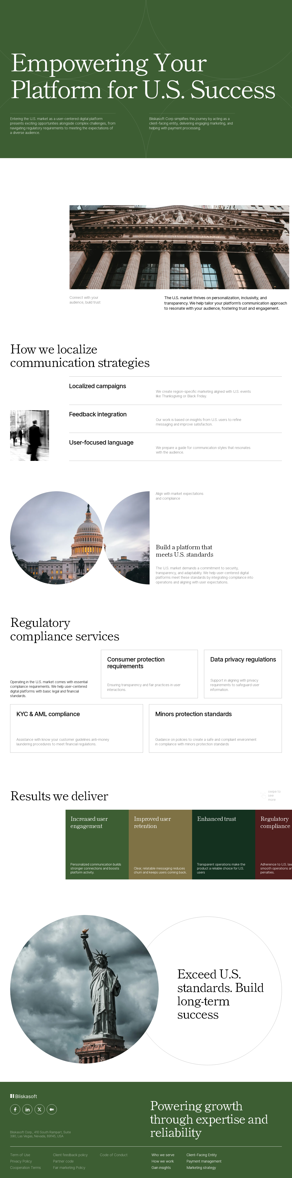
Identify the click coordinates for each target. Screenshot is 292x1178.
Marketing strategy (201, 1167)
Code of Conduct (114, 1155)
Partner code (63, 1161)
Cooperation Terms (25, 1167)
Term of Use (20, 1155)
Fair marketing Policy (69, 1167)
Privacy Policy (21, 1161)
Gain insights (161, 1167)
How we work (163, 1161)
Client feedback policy (70, 1155)
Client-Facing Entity (202, 1155)
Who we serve (163, 1155)
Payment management (204, 1161)
